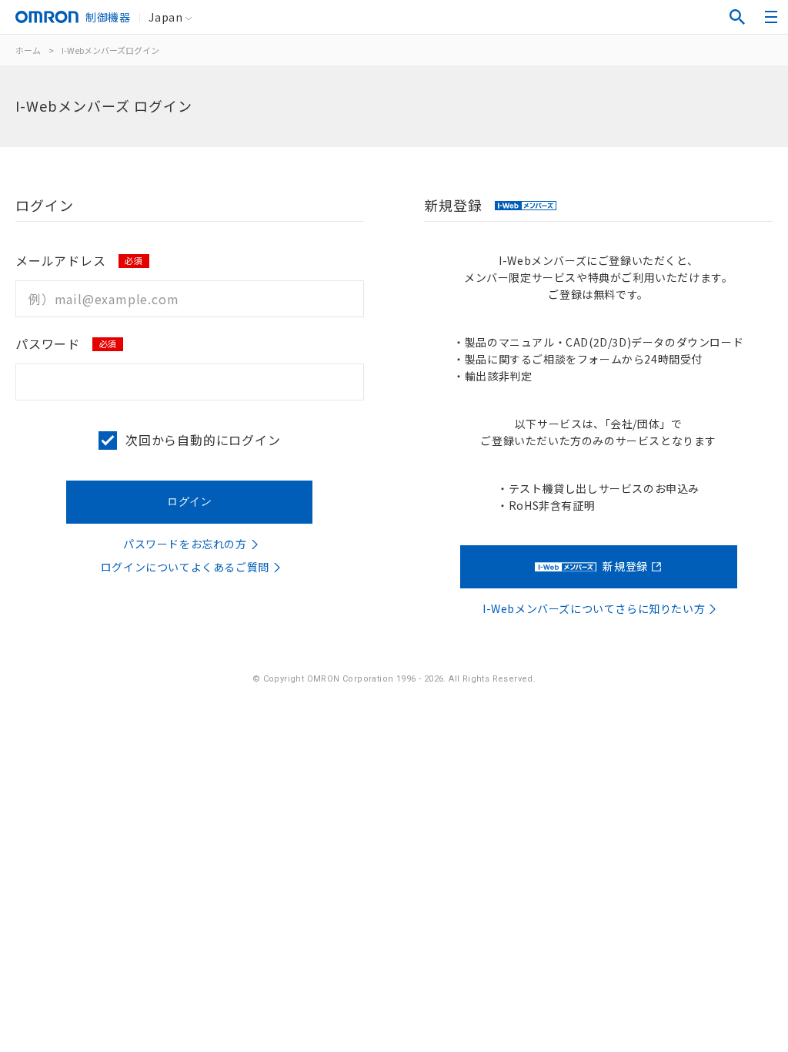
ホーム (28, 50)
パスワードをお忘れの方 (185, 543)
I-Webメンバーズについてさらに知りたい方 (593, 608)
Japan (165, 17)
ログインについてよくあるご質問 (185, 567)
